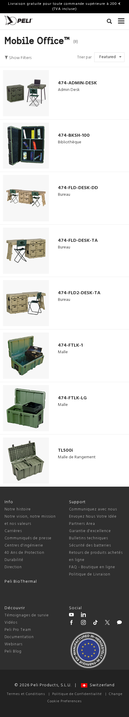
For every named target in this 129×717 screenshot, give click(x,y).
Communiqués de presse (28, 538)
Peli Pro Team (17, 630)
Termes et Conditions (26, 694)
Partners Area (82, 524)
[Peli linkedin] (83, 615)
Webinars (13, 644)
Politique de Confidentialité (77, 694)
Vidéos (10, 622)
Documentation (19, 637)
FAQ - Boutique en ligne (92, 567)
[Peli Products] (71, 623)
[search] (109, 22)
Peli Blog (13, 651)
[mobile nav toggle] (121, 19)
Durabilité (13, 560)
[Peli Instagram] (83, 623)
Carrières (13, 531)
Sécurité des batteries (90, 545)
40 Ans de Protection (24, 553)
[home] (18, 20)
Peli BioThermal (20, 581)
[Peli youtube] (71, 615)
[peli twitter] (107, 623)
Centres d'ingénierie (23, 545)
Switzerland (101, 685)
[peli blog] (119, 623)
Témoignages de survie (26, 615)
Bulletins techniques (88, 538)
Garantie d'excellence (90, 531)
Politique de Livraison (89, 574)
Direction (13, 567)
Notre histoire (17, 509)
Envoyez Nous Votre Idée (93, 516)
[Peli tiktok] (95, 623)
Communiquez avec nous (93, 509)
